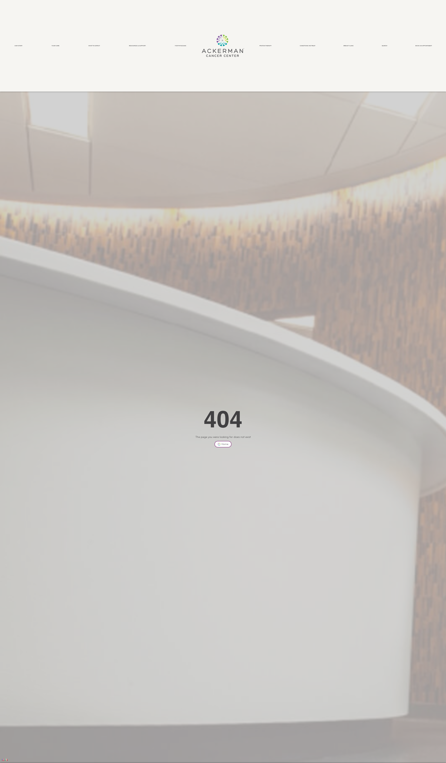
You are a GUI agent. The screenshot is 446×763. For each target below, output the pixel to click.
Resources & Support (137, 45)
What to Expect (94, 45)
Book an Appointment (423, 45)
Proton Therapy (265, 45)
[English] (3, 760)
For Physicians (180, 45)
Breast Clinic (349, 45)
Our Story (18, 45)
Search (384, 45)
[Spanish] (6, 760)
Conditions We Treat (307, 45)
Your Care (55, 45)
